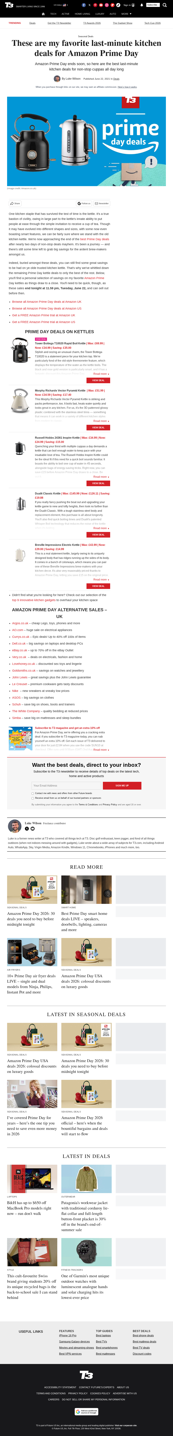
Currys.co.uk (20, 636)
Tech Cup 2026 (152, 23)
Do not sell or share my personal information (93, 1399)
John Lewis (19, 677)
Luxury (99, 13)
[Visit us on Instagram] (107, 5)
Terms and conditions (51, 1393)
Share (17, 203)
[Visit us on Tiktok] (118, 5)
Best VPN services (70, 1353)
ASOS (16, 697)
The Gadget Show (122, 23)
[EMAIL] (33, 828)
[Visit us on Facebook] (84, 5)
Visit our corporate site (126, 1425)
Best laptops (103, 1335)
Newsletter (104, 203)
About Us (123, 1387)
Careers (53, 1399)
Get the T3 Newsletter (59, 23)
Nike (15, 691)
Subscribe (152, 5)
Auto (113, 13)
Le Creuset (19, 684)
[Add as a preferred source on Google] (86, 1411)
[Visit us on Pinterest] (95, 5)
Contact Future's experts (96, 1387)
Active (65, 13)
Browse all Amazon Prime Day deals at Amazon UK (46, 301)
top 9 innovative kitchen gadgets (34, 600)
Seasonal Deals (85, 36)
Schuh (16, 704)
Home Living (82, 13)
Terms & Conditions (88, 804)
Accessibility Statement (60, 1387)
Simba (16, 718)
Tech (53, 13)
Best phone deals (143, 1335)
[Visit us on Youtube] (101, 5)
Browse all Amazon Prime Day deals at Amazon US (46, 308)
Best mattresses (105, 1353)
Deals (32, 23)
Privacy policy (78, 1393)
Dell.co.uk (19, 643)
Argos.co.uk (20, 623)
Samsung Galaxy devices (74, 1341)
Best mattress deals (144, 1341)
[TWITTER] (28, 828)
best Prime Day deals (94, 239)
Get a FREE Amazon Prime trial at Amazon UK (43, 315)
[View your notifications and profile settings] (141, 5)
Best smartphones (107, 1347)
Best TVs (101, 1341)
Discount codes (142, 1353)
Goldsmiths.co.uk (23, 670)
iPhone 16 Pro (67, 1335)
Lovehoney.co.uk (23, 664)
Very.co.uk (19, 657)
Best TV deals (141, 1347)
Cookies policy (100, 1393)
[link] (20, 351)
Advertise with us (125, 1393)
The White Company (26, 711)
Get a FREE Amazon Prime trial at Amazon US (43, 322)
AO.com (17, 630)
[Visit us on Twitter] (90, 5)
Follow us (86, 203)
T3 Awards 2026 (92, 23)
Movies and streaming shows (76, 1347)
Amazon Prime (94, 278)
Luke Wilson (73, 78)
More (124, 13)
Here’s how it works (127, 87)
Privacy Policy (110, 804)
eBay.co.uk (19, 650)
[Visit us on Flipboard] (112, 5)
